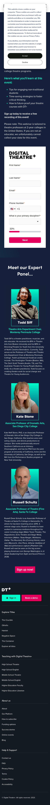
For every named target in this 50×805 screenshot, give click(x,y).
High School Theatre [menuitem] (10, 664)
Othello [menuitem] (5, 625)
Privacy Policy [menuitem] (7, 768)
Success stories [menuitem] (8, 729)
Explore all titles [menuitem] (8, 646)
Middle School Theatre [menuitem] (11, 675)
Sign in (12, 598)
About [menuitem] (4, 708)
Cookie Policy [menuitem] (7, 779)
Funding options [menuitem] (9, 724)
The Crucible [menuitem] (7, 620)
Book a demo (31, 598)
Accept (25, 56)
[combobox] (25, 222)
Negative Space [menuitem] (8, 636)
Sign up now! (25, 569)
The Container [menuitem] (8, 641)
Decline (25, 62)
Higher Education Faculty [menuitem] (12, 685)
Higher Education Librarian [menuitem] (13, 690)
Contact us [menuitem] (6, 758)
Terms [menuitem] (4, 774)
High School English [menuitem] (10, 669)
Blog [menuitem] (4, 740)
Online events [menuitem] (8, 735)
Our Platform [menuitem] (7, 714)
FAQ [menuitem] (3, 763)
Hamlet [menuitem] (5, 630)
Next (25, 240)
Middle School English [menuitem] (11, 680)
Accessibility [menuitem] (7, 784)
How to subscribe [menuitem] (9, 719)
